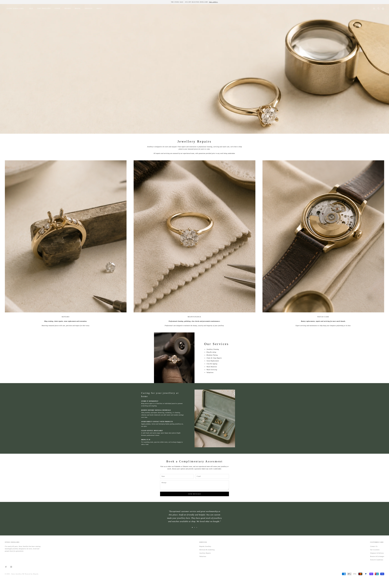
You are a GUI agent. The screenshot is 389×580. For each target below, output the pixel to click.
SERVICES (88, 8)
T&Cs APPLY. (213, 2)
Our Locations (374, 550)
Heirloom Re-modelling (207, 550)
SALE (31, 8)
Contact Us (373, 546)
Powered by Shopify (32, 574)
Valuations (202, 556)
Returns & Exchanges (377, 556)
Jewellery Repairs (205, 553)
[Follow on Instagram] (11, 567)
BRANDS (68, 8)
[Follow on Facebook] (6, 567)
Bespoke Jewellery (205, 546)
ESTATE (57, 8)
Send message (194, 494)
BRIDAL (78, 8)
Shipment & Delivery (377, 553)
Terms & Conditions (376, 560)
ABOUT (99, 8)
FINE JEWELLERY (44, 8)
